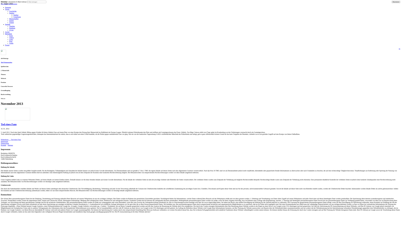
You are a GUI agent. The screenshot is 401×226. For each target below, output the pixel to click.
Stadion (11, 13)
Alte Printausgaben (6, 62)
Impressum (4, 141)
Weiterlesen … (11, 140)
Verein (7, 9)
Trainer (11, 22)
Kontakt (3, 145)
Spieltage (12, 28)
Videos (11, 38)
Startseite (8, 7)
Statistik (7, 24)
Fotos (11, 36)
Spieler (11, 21)
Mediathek (8, 34)
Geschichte (12, 11)
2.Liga (11, 30)
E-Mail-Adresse (21, 2)
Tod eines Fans (9, 124)
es (399, 49)
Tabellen (12, 26)
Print (10, 41)
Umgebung (17, 17)
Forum (7, 45)
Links (11, 39)
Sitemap (10, 145)
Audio (11, 43)
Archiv (7, 32)
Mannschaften (13, 19)
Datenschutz (5, 143)
